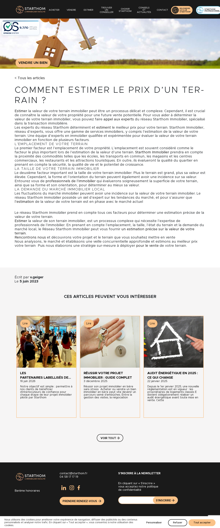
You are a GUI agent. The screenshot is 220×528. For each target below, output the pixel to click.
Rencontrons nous (30, 237)
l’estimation (24, 201)
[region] (110, 522)
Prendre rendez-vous (80, 501)
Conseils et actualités (144, 10)
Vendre (71, 10)
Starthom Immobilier (152, 152)
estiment (103, 127)
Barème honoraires (27, 490)
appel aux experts (118, 119)
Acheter (54, 10)
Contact (162, 10)
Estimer (88, 10)
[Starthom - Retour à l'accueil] (30, 10)
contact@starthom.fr (73, 473)
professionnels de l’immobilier (71, 181)
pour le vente (147, 245)
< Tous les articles (30, 78)
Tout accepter (202, 522)
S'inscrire (163, 500)
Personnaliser (154, 522)
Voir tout (108, 438)
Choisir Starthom (125, 10)
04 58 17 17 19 (69, 476)
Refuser (177, 522)
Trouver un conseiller (106, 10)
